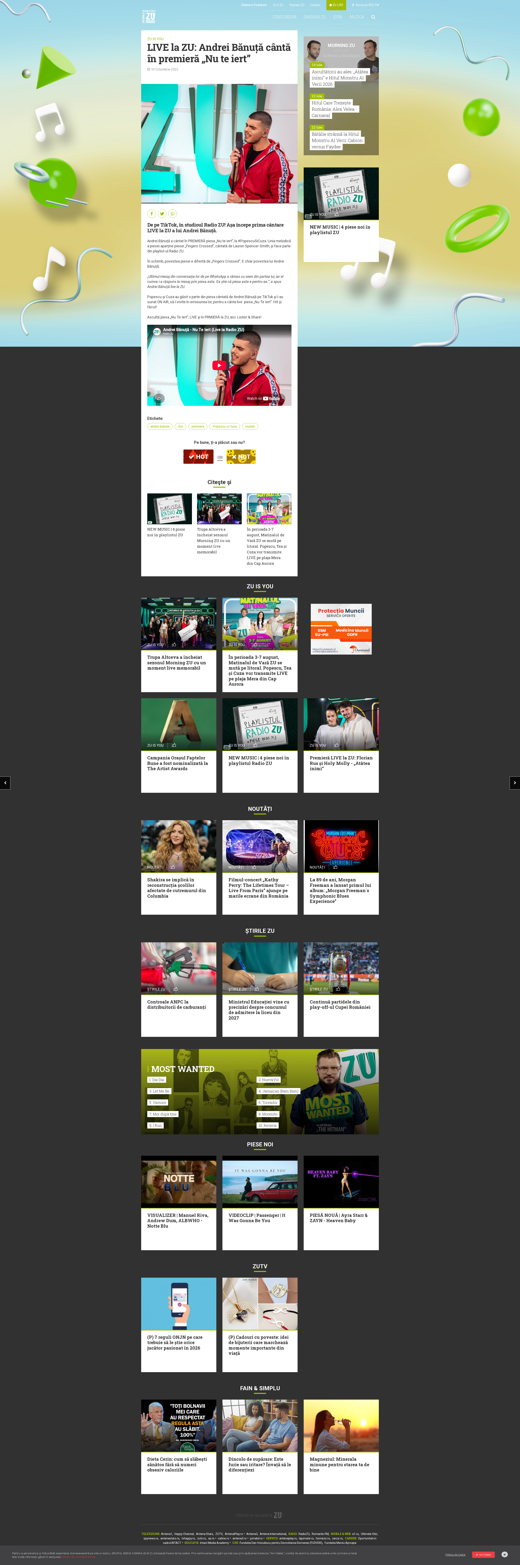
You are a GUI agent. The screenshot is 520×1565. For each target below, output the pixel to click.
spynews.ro (151, 1538)
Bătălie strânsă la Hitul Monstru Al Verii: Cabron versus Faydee (337, 140)
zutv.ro (201, 1538)
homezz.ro (323, 1538)
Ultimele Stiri (369, 1534)
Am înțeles (485, 1554)
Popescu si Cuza (225, 426)
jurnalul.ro (256, 1538)
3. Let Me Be (159, 1091)
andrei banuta (160, 426)
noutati (250, 426)
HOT (201, 456)
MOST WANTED (182, 1068)
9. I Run (155, 1125)
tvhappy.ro (188, 1538)
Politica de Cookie (455, 1554)
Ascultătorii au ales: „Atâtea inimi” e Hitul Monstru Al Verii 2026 (340, 78)
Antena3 (252, 1534)
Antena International (273, 1534)
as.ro (211, 1538)
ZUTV (219, 1534)
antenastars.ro (169, 1538)
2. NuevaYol (269, 1079)
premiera (198, 426)
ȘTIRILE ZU (260, 930)
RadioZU (304, 1534)
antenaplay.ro (288, 1538)
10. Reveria (268, 1125)
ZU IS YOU (155, 39)
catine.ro (223, 1538)
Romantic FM (320, 1534)
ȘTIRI (337, 17)
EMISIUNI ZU (315, 17)
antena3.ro (240, 1538)
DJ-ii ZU (278, 5)
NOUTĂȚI (260, 809)
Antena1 (166, 1534)
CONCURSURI (284, 17)
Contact (315, 5)
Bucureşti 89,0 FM (366, 5)
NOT (243, 456)
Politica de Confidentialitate (78, 1556)
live (180, 426)
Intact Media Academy (214, 1542)
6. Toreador (268, 1102)
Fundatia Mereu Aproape (340, 1542)
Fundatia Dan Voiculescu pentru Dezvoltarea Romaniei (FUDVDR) (281, 1542)
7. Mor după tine (163, 1114)
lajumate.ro (306, 1538)
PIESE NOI (260, 1144)
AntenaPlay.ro (234, 1534)
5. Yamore (157, 1102)
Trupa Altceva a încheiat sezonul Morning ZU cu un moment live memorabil (213, 540)
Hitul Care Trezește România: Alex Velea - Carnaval (334, 109)
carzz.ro (337, 1538)
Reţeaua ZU (296, 5)
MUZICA (357, 17)
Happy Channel (184, 1534)
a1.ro (355, 1534)
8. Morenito (268, 1114)
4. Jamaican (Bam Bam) (278, 1091)
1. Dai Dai (156, 1079)
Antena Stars (204, 1534)
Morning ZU (341, 45)
